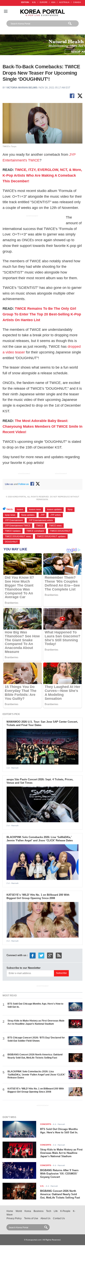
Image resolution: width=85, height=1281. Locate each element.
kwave (20, 509)
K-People (65, 1211)
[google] (50, 955)
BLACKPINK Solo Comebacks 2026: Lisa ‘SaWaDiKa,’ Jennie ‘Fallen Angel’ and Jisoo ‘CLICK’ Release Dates (40, 839)
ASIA (53, 2)
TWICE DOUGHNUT (60, 531)
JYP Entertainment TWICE (17, 525)
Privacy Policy (14, 1218)
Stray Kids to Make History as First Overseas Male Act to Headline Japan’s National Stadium (36, 1022)
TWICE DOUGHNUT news (18, 536)
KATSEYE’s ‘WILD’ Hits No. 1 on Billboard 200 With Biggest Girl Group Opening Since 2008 (38, 896)
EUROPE (43, 2)
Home (10, 1211)
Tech (48, 1211)
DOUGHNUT (11, 541)
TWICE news (55, 525)
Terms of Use (31, 1218)
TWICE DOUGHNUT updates (51, 536)
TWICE (39, 525)
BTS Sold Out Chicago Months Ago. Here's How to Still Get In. (59, 1131)
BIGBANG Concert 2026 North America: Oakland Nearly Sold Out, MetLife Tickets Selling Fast (35, 1056)
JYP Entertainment (14, 520)
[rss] (59, 955)
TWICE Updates (13, 531)
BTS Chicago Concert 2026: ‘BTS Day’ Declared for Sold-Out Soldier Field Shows (36, 1039)
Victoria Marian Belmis (21, 87)
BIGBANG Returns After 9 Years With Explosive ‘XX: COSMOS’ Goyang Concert (59, 1173)
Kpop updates (28, 515)
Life (56, 1211)
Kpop (70, 509)
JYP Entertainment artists (41, 520)
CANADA (77, 2)
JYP (42, 515)
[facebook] (33, 955)
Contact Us (59, 1218)
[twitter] (41, 955)
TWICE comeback (35, 531)
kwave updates (54, 509)
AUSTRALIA (64, 2)
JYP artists (55, 515)
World (19, 1211)
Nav (6, 11)
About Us (45, 1218)
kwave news (35, 509)
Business (38, 1211)
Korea (28, 1211)
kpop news (10, 515)
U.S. (34, 2)
